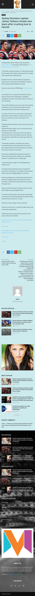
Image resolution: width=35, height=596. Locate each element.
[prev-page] (3, 338)
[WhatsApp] (19, 35)
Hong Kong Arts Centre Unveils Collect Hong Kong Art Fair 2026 (9, 263)
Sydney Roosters (6, 65)
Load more (17, 415)
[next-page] (5, 338)
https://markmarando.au (17, 301)
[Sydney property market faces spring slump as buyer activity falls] (6, 332)
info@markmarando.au (14, 574)
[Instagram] (15, 585)
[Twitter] (12, 35)
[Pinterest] (16, 35)
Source (4, 241)
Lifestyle (7, 11)
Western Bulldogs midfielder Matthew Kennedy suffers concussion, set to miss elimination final (22, 322)
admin (6, 31)
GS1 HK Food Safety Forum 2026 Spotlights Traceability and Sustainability (21, 408)
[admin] (3, 31)
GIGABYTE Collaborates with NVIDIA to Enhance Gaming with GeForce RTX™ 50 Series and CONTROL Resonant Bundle (22, 398)
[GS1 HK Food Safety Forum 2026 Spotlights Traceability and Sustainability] (6, 408)
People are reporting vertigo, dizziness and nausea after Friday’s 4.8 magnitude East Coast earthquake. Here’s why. (17, 425)
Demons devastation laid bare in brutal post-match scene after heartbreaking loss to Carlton (22, 313)
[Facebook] (8, 35)
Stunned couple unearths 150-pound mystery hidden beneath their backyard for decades (22, 380)
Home (3, 11)
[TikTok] (19, 585)
